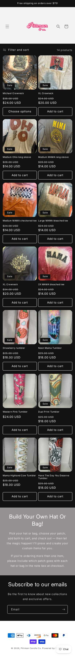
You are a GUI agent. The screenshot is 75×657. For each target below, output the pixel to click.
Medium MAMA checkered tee (20, 220)
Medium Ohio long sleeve (17, 157)
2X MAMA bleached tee (51, 284)
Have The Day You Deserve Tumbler (53, 477)
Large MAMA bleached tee (53, 220)
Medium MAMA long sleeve (53, 157)
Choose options (19, 111)
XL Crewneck (46, 93)
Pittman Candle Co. (31, 648)
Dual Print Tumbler (49, 411)
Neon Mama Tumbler (50, 348)
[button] (7, 26)
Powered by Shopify (53, 648)
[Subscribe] (64, 609)
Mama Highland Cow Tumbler (19, 475)
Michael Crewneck (13, 93)
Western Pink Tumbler (15, 411)
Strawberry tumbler (14, 348)
